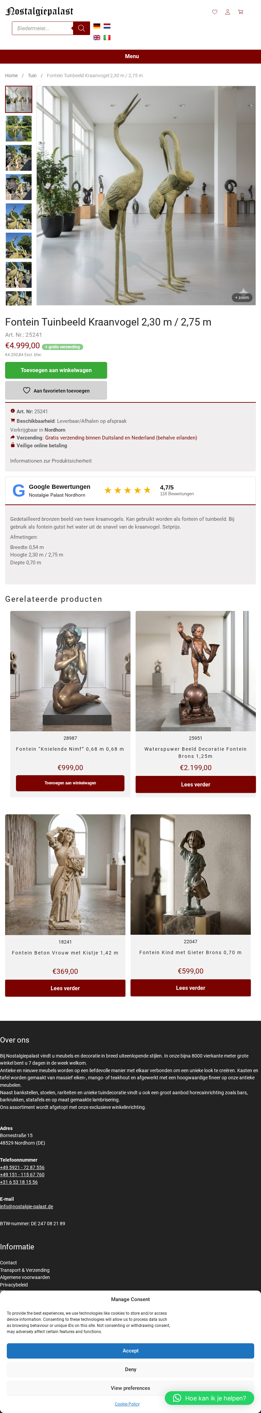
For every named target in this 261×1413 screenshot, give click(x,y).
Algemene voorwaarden (25, 1277)
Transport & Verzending (25, 1270)
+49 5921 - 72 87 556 (22, 1167)
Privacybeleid (14, 1285)
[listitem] (18, 99)
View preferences (130, 1388)
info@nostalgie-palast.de (26, 1207)
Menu (132, 56)
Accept (131, 1351)
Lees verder (195, 784)
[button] (209, 1398)
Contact (8, 1263)
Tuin (32, 75)
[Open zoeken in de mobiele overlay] (51, 28)
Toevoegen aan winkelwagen (56, 370)
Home (11, 75)
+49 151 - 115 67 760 (22, 1175)
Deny (130, 1369)
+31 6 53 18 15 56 (19, 1182)
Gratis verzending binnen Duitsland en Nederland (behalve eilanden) (121, 438)
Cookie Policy (127, 1404)
